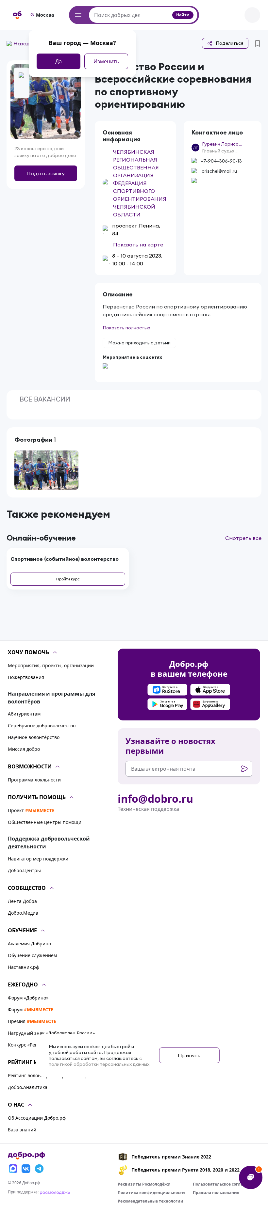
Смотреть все (243, 538)
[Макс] (13, 1168)
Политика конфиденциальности (151, 1192)
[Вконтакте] (26, 1168)
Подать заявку (45, 173)
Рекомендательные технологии (150, 1201)
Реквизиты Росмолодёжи (144, 1184)
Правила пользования (216, 1192)
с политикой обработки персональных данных (99, 1061)
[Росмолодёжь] (55, 1192)
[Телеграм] (39, 1168)
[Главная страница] (17, 15)
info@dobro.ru (155, 798)
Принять (189, 1055)
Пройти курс (68, 578)
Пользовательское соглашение (225, 1184)
